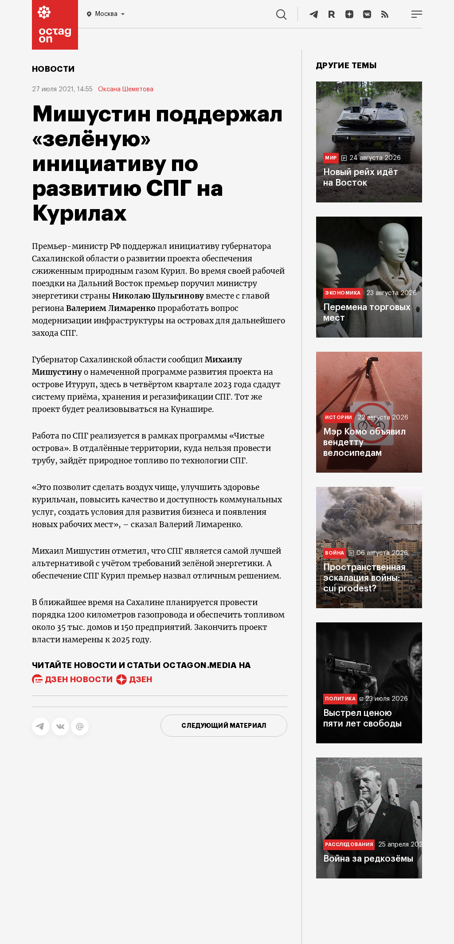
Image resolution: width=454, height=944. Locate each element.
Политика (340, 698)
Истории (338, 417)
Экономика (343, 293)
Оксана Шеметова (125, 89)
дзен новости (79, 680)
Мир (331, 157)
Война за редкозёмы (368, 859)
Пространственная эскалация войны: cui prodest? (364, 578)
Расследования (349, 844)
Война (334, 553)
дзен (140, 680)
